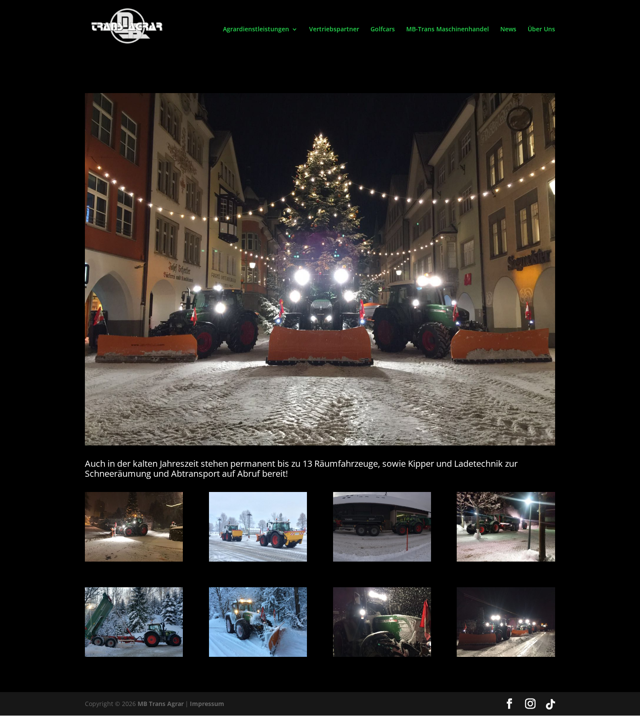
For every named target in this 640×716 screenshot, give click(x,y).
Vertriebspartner (334, 29)
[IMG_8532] (134, 654)
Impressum (207, 703)
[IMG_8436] (258, 654)
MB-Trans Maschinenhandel (447, 29)
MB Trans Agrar (161, 703)
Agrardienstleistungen (256, 29)
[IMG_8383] (506, 654)
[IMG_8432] (382, 654)
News (508, 29)
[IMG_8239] (382, 559)
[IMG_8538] (506, 559)
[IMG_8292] (258, 559)
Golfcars (383, 29)
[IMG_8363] (134, 559)
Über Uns (541, 29)
